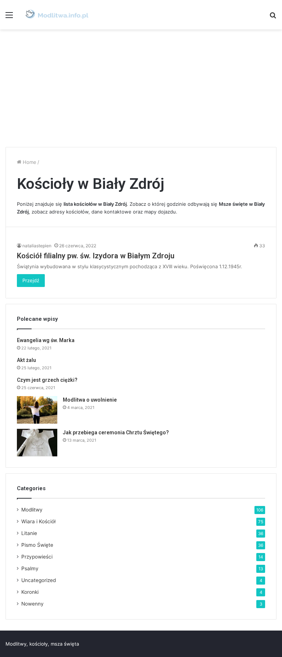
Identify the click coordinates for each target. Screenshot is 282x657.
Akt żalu (26, 360)
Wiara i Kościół (38, 521)
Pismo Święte (37, 545)
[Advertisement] (141, 88)
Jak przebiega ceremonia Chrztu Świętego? (116, 432)
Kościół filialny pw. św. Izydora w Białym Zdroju (95, 255)
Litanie (29, 533)
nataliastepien (36, 245)
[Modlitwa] (57, 14)
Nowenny (32, 604)
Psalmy (30, 568)
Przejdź (30, 280)
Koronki (30, 592)
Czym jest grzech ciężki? (47, 380)
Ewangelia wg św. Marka (46, 340)
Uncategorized (38, 580)
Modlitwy (32, 510)
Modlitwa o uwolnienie (90, 400)
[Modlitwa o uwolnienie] (37, 410)
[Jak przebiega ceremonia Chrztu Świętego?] (37, 442)
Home (28, 162)
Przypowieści (37, 557)
